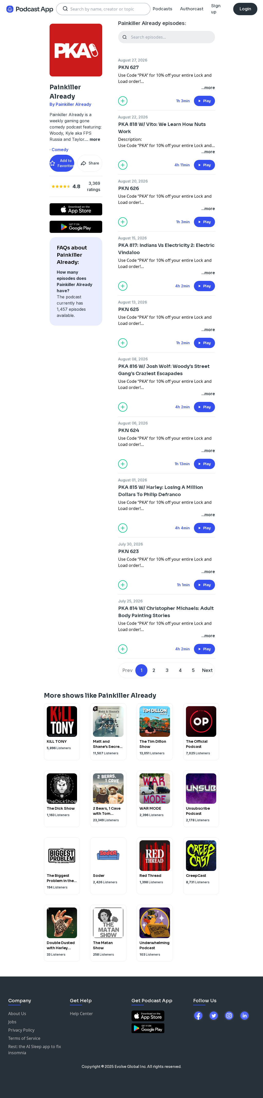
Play (207, 101)
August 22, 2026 (133, 117)
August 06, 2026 (133, 423)
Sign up (216, 9)
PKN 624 (128, 430)
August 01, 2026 (132, 480)
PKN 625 (128, 309)
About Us (17, 1013)
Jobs (12, 1022)
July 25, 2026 (130, 601)
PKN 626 (128, 188)
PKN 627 (128, 67)
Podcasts (162, 9)
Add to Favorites (66, 163)
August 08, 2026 (133, 359)
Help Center (81, 1013)
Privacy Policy (21, 1030)
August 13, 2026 (132, 302)
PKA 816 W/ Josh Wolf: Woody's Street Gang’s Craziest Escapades (164, 370)
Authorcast (191, 9)
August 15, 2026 (132, 238)
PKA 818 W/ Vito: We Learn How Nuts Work (162, 128)
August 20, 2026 (133, 181)
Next (207, 670)
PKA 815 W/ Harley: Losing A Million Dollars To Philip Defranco (160, 491)
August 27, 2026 (132, 60)
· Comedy (59, 149)
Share (94, 163)
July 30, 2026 (130, 544)
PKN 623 (128, 551)
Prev (128, 670)
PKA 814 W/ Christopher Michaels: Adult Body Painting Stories (166, 612)
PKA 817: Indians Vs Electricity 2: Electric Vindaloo (166, 249)
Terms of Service (24, 1038)
